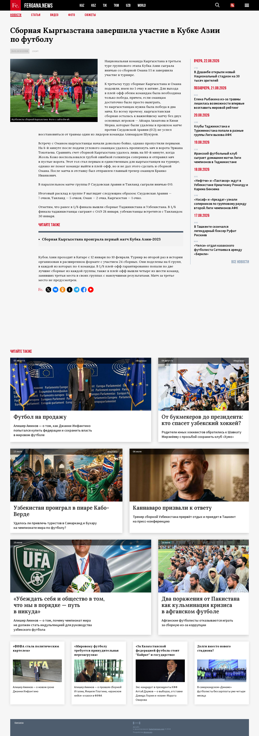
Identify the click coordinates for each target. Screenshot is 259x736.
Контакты (19, 722)
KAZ (82, 5)
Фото (71, 15)
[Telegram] (76, 289)
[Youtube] (91, 289)
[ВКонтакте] (55, 289)
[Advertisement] (129, 323)
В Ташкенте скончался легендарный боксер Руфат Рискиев (215, 230)
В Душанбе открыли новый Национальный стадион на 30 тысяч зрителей (217, 76)
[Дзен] (69, 289)
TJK (105, 5)
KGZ (93, 5)
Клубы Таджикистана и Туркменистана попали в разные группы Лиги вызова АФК (218, 130)
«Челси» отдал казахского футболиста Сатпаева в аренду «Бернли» (218, 249)
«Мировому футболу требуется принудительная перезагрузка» (96, 650)
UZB (128, 5)
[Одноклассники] (62, 289)
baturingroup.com (156, 729)
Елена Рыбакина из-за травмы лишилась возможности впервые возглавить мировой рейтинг (219, 103)
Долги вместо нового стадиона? (214, 648)
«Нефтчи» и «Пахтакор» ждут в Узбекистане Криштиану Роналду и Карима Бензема (221, 184)
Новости (15, 15)
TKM (116, 5)
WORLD (142, 5)
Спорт (35, 51)
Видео (54, 15)
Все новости (240, 261)
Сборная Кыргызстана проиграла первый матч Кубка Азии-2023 (101, 239)
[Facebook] (84, 289)
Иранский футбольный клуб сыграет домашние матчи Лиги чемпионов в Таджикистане (217, 157)
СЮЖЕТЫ (90, 15)
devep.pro (148, 732)
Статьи (36, 15)
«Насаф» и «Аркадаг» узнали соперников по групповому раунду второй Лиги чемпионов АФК (220, 203)
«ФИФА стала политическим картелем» (36, 648)
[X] (48, 289)
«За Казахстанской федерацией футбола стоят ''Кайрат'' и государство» (157, 650)
